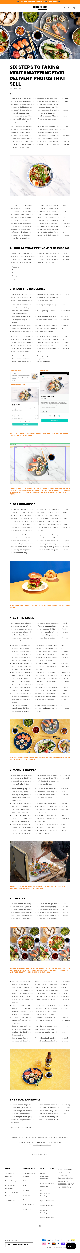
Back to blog (41, 1154)
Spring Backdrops (47, 1201)
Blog (24, 1185)
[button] (6, 7)
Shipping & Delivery (9, 1175)
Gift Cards (27, 1181)
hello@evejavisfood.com (42, 1145)
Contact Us (27, 1209)
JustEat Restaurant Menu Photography (30, 356)
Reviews (26, 1190)
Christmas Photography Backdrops (45, 1193)
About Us (26, 1195)
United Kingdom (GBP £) (18, 1244)
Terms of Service (12, 1200)
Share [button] (14, 94)
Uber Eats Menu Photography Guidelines (31, 362)
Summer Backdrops (47, 1205)
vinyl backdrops (62, 675)
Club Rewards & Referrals (29, 1175)
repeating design (32, 711)
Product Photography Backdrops (45, 1176)
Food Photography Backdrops (47, 1185)
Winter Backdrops (47, 1217)
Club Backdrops (57, 1247)
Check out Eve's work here (29, 1142)
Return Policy (10, 1181)
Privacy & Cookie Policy (12, 1194)
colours (46, 708)
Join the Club (28, 1204)
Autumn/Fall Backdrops (45, 1211)
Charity (26, 1200)
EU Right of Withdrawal (10, 1187)
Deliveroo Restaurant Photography (28, 359)
